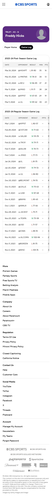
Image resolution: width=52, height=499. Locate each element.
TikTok (6, 391)
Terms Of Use (9, 337)
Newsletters (8, 431)
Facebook (7, 400)
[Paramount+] (12, 464)
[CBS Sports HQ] (38, 449)
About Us (7, 306)
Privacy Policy (9, 342)
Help (5, 370)
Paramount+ (8, 320)
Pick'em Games (10, 271)
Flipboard (7, 415)
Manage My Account (13, 426)
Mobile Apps (9, 294)
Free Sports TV (10, 280)
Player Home (10, 47)
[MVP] (44, 464)
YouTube (7, 386)
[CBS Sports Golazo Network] (26, 454)
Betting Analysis (10, 285)
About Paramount (11, 316)
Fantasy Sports (10, 276)
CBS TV (6, 325)
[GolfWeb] (33, 470)
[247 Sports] (17, 459)
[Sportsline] (36, 459)
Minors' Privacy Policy (13, 346)
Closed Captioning (12, 353)
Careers (6, 311)
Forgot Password (11, 440)
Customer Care (10, 374)
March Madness (10, 290)
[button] (4, 4)
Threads (6, 410)
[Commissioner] (29, 464)
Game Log (26, 47)
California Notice (11, 358)
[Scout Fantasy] (19, 470)
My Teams (7, 436)
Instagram (7, 396)
